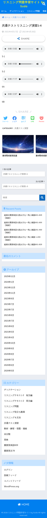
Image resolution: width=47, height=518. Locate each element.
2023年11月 (9, 293)
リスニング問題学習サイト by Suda (24, 4)
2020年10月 (9, 343)
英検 (6, 440)
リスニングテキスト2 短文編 (18, 395)
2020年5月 (9, 371)
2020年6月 (9, 365)
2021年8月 (9, 315)
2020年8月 (9, 354)
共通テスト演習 (21, 128)
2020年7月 (9, 360)
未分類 (7, 434)
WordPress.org (11, 486)
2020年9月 (9, 348)
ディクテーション (17, 11)
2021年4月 (9, 337)
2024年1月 (9, 282)
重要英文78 (9, 451)
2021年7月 (9, 321)
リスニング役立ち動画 (14, 412)
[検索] (42, 198)
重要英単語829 (11, 445)
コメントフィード (12, 481)
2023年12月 (9, 287)
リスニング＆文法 (12, 417)
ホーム (4, 11)
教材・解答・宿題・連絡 (15, 428)
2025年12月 (9, 276)
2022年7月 (9, 310)
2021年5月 (9, 332)
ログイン (8, 470)
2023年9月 (9, 298)
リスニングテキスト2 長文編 (18, 401)
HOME (25, 504)
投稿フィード (10, 475)
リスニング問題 (33, 11)
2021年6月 (9, 326)
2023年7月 (9, 304)
